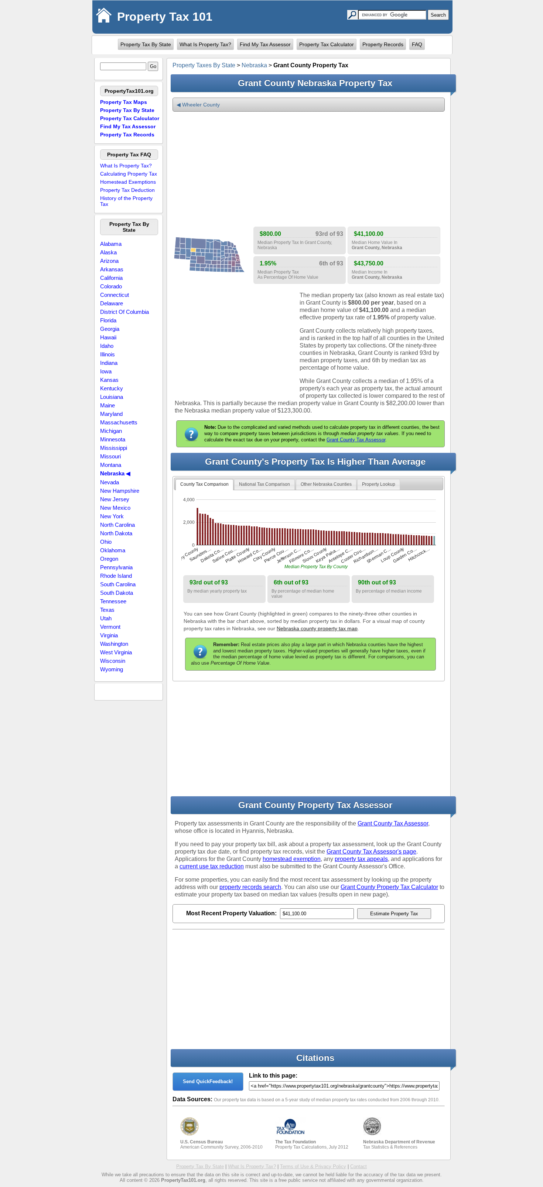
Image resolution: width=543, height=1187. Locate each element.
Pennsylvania (116, 567)
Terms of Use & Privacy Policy (313, 1166)
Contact (358, 1166)
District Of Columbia (124, 312)
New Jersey (114, 499)
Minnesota (112, 439)
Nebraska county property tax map (317, 628)
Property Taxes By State (204, 65)
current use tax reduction (212, 866)
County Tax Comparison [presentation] (204, 484)
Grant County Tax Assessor (356, 439)
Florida (108, 320)
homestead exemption (292, 859)
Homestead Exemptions (128, 182)
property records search (250, 887)
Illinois (107, 354)
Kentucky (111, 388)
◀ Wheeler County (198, 105)
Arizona (109, 261)
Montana (110, 465)
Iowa (106, 371)
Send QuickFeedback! (208, 1081)
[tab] (204, 484)
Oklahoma (112, 550)
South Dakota (116, 593)
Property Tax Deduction (127, 190)
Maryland (111, 414)
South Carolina (118, 584)
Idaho (106, 346)
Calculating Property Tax (128, 174)
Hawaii (108, 337)
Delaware (111, 303)
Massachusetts (118, 422)
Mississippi (113, 448)
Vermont (110, 627)
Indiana (108, 363)
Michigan (111, 431)
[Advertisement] (309, 169)
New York (112, 516)
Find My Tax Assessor (265, 44)
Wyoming (111, 669)
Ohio (106, 542)
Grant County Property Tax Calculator (389, 887)
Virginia (109, 635)
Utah (106, 618)
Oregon (109, 559)
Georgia (109, 329)
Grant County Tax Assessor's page (371, 851)
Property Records (382, 44)
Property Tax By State (145, 44)
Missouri (110, 456)
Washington (114, 644)
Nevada (109, 482)
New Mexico (115, 508)
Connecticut (114, 295)
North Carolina (117, 525)
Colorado (111, 286)
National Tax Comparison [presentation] (264, 484)
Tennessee (113, 601)
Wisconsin (112, 661)
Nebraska (254, 65)
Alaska (108, 252)
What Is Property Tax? (205, 44)
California (111, 278)
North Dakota (116, 533)
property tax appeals (361, 859)
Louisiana (111, 397)
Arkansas (111, 269)
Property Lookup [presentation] (378, 484)
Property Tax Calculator (326, 44)
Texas (107, 610)
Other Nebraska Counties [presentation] (326, 484)
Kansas (109, 380)
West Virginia (116, 652)
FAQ (417, 44)
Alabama (111, 244)
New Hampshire (119, 491)
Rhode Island (116, 576)
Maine (107, 405)
